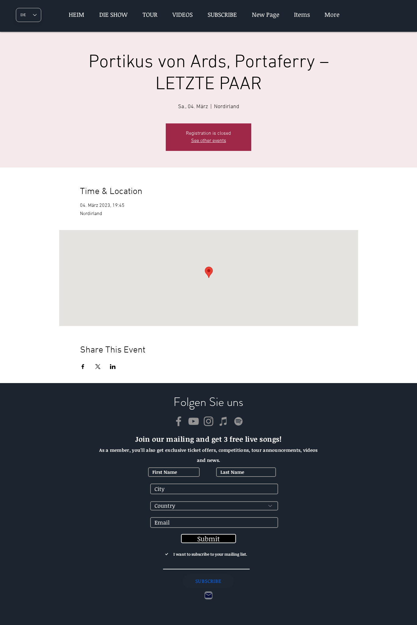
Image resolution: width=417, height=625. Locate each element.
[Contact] (208, 595)
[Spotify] (238, 421)
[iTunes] (223, 421)
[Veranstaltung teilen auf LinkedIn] (113, 366)
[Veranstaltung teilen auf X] (98, 366)
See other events (208, 141)
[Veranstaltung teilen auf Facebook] (83, 366)
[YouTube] (193, 421)
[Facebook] (178, 421)
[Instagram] (208, 421)
